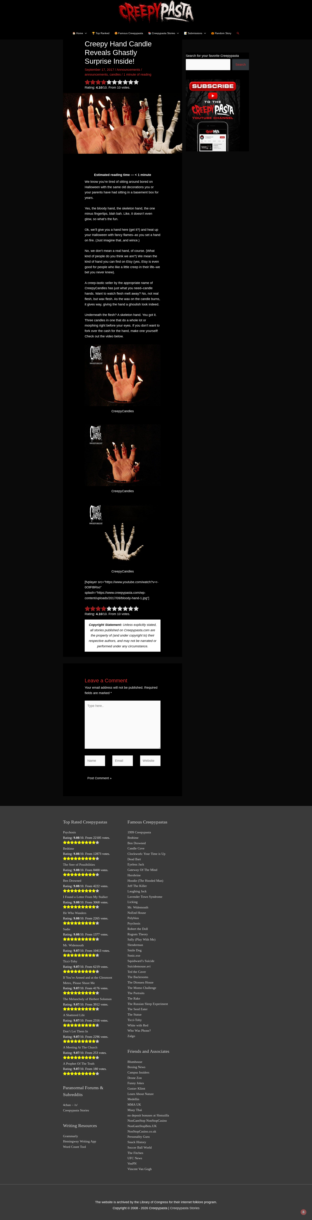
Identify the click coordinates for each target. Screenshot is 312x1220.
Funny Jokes (135, 1083)
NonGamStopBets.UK (142, 1126)
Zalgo (131, 1036)
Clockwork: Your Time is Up (146, 854)
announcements (96, 74)
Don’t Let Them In (75, 1031)
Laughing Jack (137, 891)
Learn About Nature (140, 1094)
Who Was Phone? (139, 1030)
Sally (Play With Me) (141, 939)
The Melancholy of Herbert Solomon (87, 999)
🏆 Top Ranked (100, 33)
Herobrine (134, 875)
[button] (238, 33)
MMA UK (134, 1104)
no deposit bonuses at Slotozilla (148, 1115)
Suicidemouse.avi (139, 966)
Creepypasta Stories (76, 1110)
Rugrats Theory (137, 934)
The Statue (134, 1014)
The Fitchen (135, 1153)
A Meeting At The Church (80, 1047)
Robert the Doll (137, 929)
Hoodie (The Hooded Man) (145, 880)
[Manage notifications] (303, 1212)
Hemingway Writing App (79, 1141)
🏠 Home (77, 33)
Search (240, 64)
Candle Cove (135, 848)
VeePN (131, 1163)
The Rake (133, 998)
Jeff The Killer (137, 886)
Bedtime (68, 848)
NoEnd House (136, 913)
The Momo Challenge (141, 988)
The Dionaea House (140, 982)
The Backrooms (137, 977)
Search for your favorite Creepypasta (212, 56)
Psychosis (69, 832)
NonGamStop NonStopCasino (147, 1120)
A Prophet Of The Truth (78, 1063)
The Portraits (135, 993)
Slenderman (135, 945)
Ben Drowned (72, 880)
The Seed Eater (137, 1009)
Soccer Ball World (139, 1147)
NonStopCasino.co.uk (141, 1131)
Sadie (66, 929)
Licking (132, 902)
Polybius (133, 918)
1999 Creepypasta (139, 832)
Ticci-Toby (70, 961)
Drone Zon (134, 1078)
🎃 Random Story (221, 33)
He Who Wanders (74, 913)
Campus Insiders (138, 1072)
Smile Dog (134, 950)
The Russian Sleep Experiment (147, 1004)
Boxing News (136, 1067)
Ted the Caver (136, 972)
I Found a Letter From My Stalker (85, 897)
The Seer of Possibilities (79, 864)
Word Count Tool (74, 1147)
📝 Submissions (193, 33)
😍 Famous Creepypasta (128, 33)
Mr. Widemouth (73, 945)
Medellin (133, 1099)
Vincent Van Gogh (139, 1169)
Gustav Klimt (136, 1088)
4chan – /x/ (70, 1105)
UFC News (134, 1158)
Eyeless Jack (135, 864)
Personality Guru (138, 1136)
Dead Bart (134, 859)
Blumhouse (134, 1062)
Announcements (128, 69)
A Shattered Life (74, 1015)
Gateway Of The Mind (142, 870)
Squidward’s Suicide (140, 961)
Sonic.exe (133, 955)
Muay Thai (134, 1110)
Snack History (136, 1142)
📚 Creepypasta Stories (161, 33)
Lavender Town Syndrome (144, 896)
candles (115, 74)
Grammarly (70, 1136)
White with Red (137, 1025)
